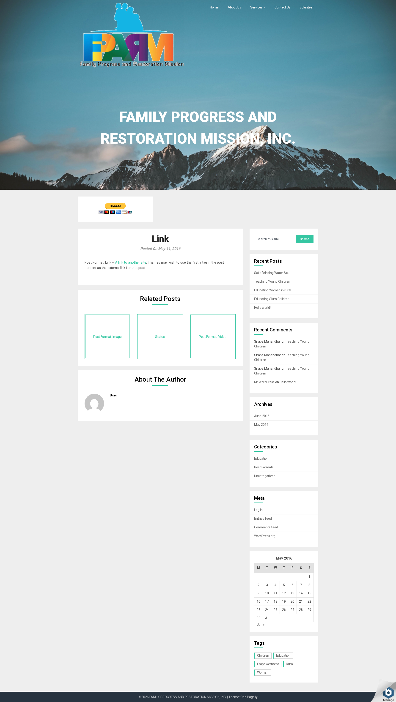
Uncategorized (264, 476)
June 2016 (262, 416)
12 (284, 593)
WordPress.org (264, 536)
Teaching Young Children (272, 281)
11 (275, 593)
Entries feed (263, 518)
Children (263, 655)
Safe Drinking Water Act (271, 273)
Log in (258, 510)
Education (261, 458)
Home (214, 7)
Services (256, 7)
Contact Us (282, 7)
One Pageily (249, 697)
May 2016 (261, 424)
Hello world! (262, 307)
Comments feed (266, 527)
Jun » (261, 624)
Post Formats (264, 467)
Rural (290, 664)
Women (262, 672)
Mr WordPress (264, 382)
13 (292, 593)
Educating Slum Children (271, 299)
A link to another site (130, 262)
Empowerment (268, 664)
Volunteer (307, 7)
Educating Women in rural (272, 290)
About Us (234, 7)
